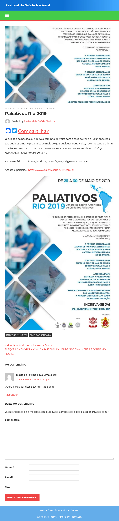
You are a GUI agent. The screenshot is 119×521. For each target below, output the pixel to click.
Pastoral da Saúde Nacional (40, 121)
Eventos (51, 108)
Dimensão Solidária (40, 335)
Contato (75, 510)
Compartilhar (33, 131)
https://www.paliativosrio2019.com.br (51, 170)
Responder (11, 394)
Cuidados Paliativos (16, 335)
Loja (66, 510)
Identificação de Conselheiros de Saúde (30, 345)
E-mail (10, 477)
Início (42, 510)
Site (7, 487)
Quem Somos (55, 510)
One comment (36, 108)
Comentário (13, 420)
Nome (9, 467)
